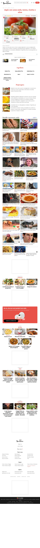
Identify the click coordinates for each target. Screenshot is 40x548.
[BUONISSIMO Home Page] (7, 2)
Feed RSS (28, 476)
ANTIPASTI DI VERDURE (8, 285)
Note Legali (13, 501)
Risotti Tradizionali (18, 455)
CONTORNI (32, 335)
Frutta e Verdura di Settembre (32, 464)
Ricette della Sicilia (18, 473)
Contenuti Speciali (13, 476)
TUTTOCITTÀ (25, 499)
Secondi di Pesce (30, 454)
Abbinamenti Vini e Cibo (6, 473)
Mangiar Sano (4, 471)
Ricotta (6, 71)
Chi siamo (10, 501)
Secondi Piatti (17, 457)
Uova (19, 74)
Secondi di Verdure (18, 458)
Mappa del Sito (24, 476)
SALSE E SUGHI (20, 335)
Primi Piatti (4, 455)
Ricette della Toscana (30, 473)
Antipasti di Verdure (5, 454)
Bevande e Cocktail (30, 457)
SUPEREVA (20, 500)
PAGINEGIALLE (8, 499)
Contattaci (18, 476)
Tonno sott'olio (18, 71)
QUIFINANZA (33, 499)
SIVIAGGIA (30, 499)
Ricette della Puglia (30, 471)
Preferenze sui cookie (26, 501)
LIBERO (2, 499)
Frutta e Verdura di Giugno (6, 465)
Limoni (28, 74)
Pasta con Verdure (5, 458)
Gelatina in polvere (7, 77)
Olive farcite (6, 74)
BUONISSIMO (37, 499)
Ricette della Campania (18, 471)
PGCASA (17, 499)
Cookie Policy (21, 501)
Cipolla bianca (29, 71)
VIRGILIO (4, 499)
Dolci (28, 458)
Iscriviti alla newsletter (11, 320)
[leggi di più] (36, 54)
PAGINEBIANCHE (21, 499)
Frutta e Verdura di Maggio (6, 464)
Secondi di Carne (30, 455)
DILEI (28, 499)
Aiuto (30, 501)
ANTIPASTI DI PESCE (20, 285)
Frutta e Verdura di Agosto (19, 465)
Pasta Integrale (17, 454)
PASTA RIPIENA (8, 335)
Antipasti (20, 277)
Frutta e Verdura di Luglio (19, 464)
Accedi (37, 2)
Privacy (17, 501)
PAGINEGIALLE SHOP (13, 499)
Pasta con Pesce (5, 457)
